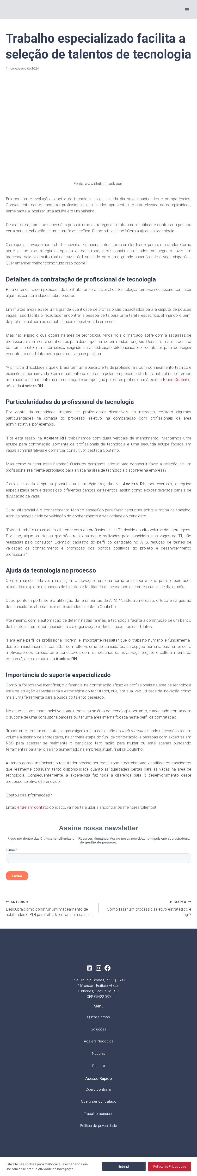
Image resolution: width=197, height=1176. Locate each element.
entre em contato (32, 807)
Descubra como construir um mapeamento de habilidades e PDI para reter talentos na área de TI (49, 908)
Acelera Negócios (98, 1041)
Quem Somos (98, 1017)
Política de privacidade (98, 1125)
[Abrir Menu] (186, 9)
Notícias (98, 1053)
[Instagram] (99, 968)
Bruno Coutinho (177, 379)
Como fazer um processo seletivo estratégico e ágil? (149, 908)
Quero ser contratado (98, 1101)
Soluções (98, 1029)
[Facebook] (108, 968)
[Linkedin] (89, 968)
